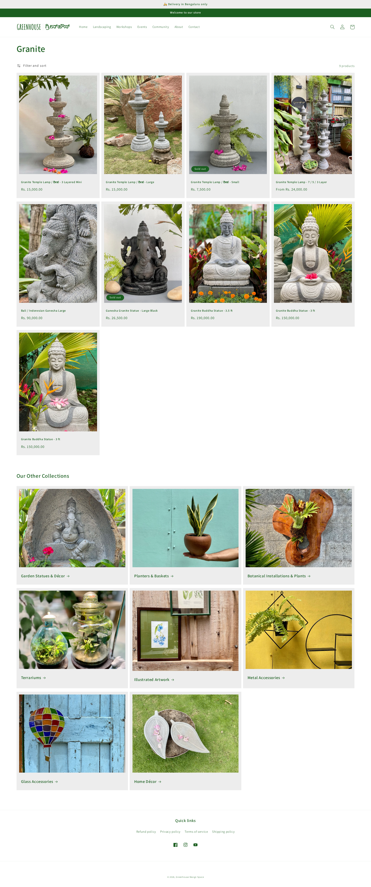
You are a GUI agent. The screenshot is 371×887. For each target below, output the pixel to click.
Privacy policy (170, 831)
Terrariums (31, 677)
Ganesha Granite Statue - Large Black (132, 310)
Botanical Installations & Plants (277, 575)
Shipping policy (223, 831)
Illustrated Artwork (152, 679)
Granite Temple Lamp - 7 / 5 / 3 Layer (301, 182)
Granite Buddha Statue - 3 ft (295, 310)
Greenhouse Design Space (190, 876)
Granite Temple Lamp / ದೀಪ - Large (130, 182)
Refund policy (146, 831)
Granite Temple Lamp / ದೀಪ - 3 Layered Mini (51, 182)
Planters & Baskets (151, 575)
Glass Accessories (37, 781)
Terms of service (196, 831)
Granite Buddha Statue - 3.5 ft (212, 310)
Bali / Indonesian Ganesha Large (43, 310)
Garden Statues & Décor (43, 575)
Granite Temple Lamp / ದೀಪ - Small (215, 182)
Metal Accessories (264, 677)
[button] (333, 27)
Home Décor (145, 781)
